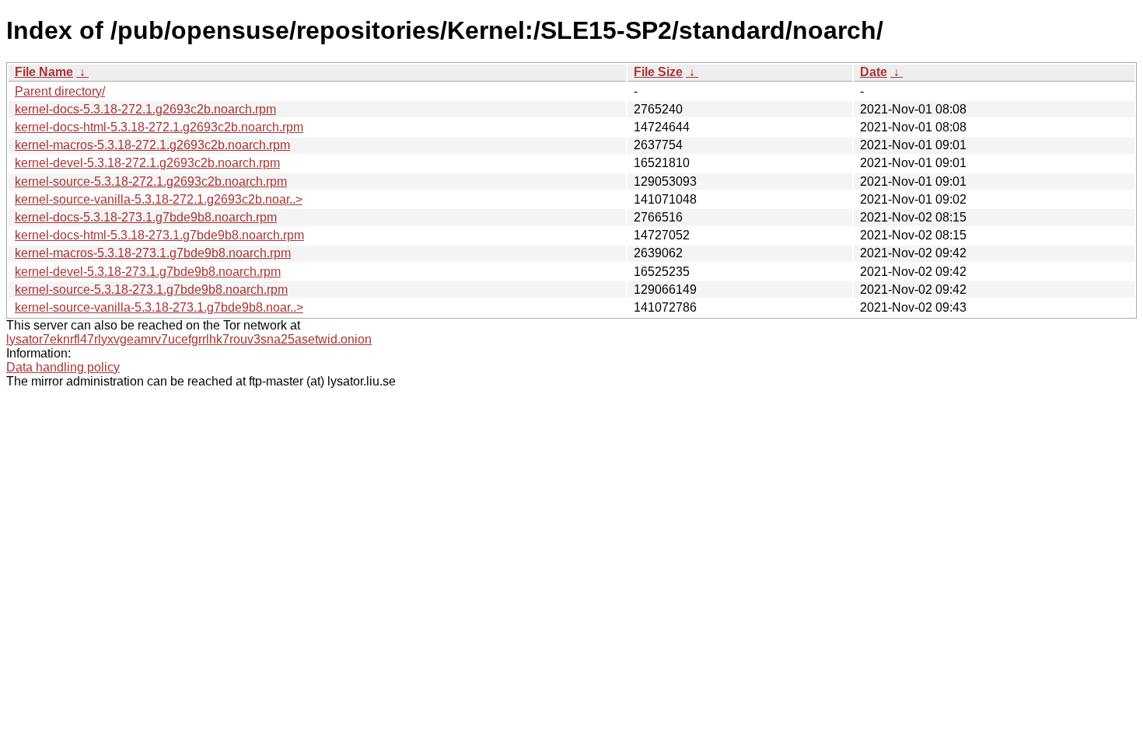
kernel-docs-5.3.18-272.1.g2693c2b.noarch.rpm (145, 109)
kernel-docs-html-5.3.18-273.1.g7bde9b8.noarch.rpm (159, 235)
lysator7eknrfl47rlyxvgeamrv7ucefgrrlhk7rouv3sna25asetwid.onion (189, 339)
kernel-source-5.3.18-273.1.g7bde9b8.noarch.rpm (151, 289)
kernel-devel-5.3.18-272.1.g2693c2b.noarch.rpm (147, 162)
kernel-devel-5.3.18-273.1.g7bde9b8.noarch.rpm (148, 271)
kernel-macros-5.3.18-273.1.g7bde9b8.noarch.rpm (153, 253)
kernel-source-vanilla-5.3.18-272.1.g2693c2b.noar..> (158, 199)
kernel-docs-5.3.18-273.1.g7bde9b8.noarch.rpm (146, 217)
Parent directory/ (60, 91)
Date (873, 71)
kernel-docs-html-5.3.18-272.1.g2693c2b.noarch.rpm (159, 127)
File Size (658, 71)
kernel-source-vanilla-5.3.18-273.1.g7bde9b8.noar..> (159, 307)
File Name (44, 71)
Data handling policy (63, 367)
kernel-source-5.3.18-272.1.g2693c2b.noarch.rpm (151, 181)
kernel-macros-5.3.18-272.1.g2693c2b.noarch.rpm (152, 145)
